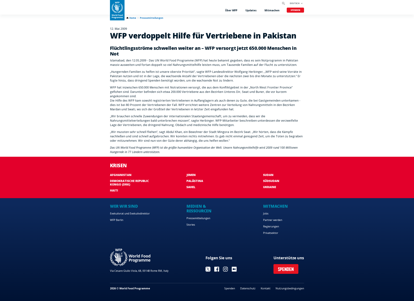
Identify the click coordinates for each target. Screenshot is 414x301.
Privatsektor (270, 233)
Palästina (194, 181)
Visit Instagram (225, 269)
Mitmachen (272, 10)
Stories (190, 224)
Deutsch (295, 3)
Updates (250, 10)
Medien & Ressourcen (198, 208)
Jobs (265, 213)
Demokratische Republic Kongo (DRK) (129, 182)
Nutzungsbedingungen (290, 288)
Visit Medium (234, 269)
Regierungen (271, 226)
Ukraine (269, 187)
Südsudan (271, 181)
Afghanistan (120, 175)
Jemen (191, 175)
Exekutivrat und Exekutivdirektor (130, 213)
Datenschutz (248, 288)
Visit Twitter (208, 269)
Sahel (190, 187)
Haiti (114, 190)
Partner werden (272, 220)
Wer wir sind (124, 206)
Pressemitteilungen (151, 17)
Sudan (268, 175)
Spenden (295, 10)
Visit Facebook (216, 269)
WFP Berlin (116, 220)
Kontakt (265, 288)
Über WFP (231, 10)
